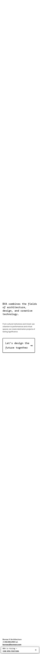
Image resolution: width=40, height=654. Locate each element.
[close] (35, 650)
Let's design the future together (19, 345)
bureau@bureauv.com (12, 644)
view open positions (11, 651)
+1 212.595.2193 (9, 642)
